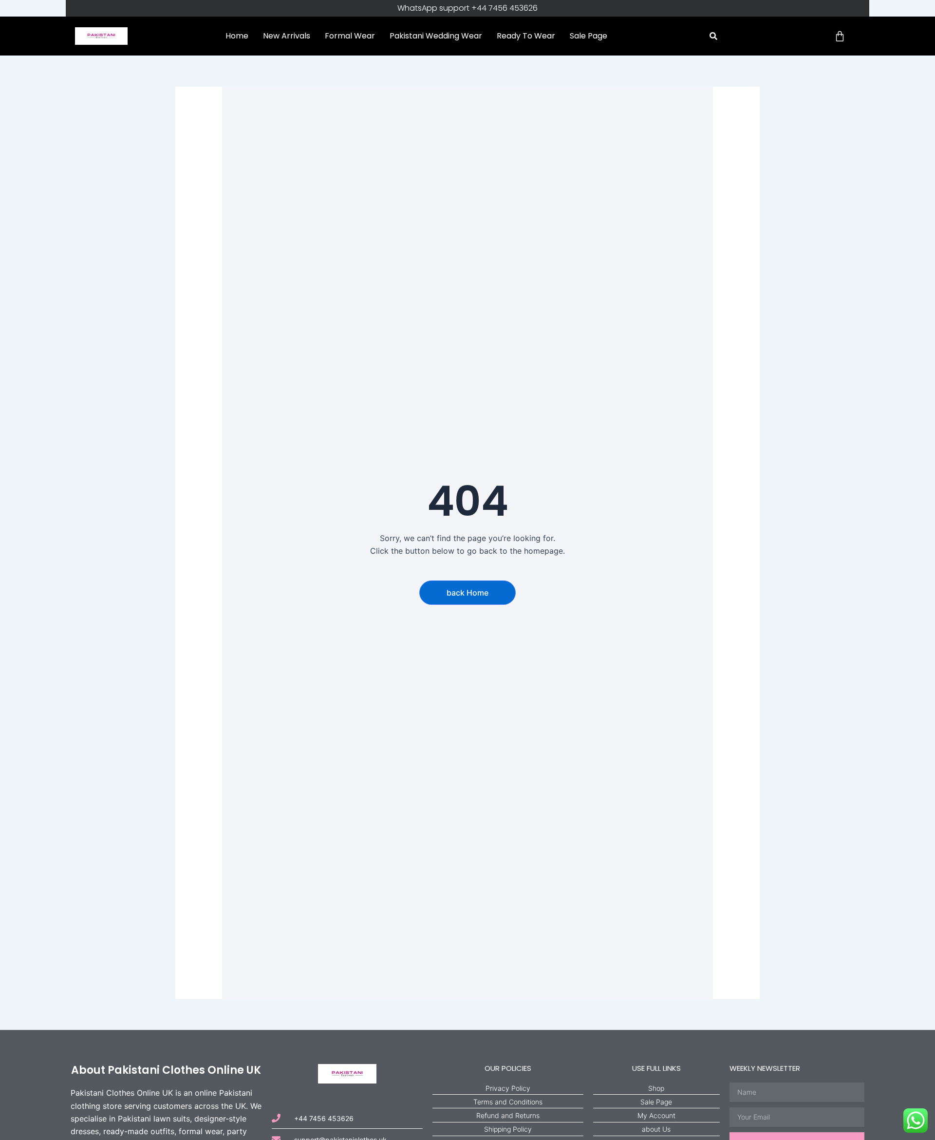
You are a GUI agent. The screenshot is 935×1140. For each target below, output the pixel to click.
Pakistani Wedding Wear (436, 35)
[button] (714, 36)
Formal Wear (350, 35)
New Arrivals (286, 35)
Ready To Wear (526, 35)
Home (236, 35)
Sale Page (588, 35)
